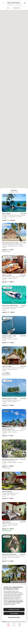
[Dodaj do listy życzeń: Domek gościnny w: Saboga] (24, 567)
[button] (4, 220)
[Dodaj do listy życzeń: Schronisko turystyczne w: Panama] (24, 441)
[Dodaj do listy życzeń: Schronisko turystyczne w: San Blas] (24, 225)
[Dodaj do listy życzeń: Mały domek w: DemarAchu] (24, 536)
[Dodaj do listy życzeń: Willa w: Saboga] (24, 195)
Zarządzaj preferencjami (14, 617)
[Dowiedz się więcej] (18, 192)
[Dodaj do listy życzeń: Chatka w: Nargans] (24, 348)
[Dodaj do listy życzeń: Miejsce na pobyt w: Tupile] (24, 318)
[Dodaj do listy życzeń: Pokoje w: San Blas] (24, 257)
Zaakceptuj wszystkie (14, 609)
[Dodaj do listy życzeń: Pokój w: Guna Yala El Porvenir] (24, 287)
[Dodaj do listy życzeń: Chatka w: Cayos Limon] (24, 411)
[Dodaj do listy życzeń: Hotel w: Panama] (24, 504)
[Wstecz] (3, 3)
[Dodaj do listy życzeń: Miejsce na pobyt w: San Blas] (24, 380)
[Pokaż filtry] (24, 3)
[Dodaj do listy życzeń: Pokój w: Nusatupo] (24, 473)
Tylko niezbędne (14, 613)
